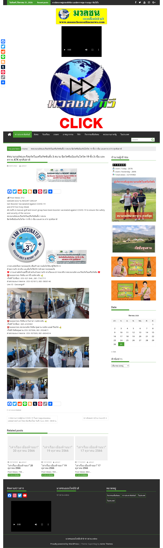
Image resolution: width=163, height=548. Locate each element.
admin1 (24, 166)
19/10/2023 (47, 462)
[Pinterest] (3, 72)
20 (140, 336)
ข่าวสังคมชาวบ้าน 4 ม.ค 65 (94, 418)
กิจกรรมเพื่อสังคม (92, 134)
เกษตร (56, 134)
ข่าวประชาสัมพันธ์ (22, 134)
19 (133, 336)
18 (127, 336)
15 (153, 332)
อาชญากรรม (68, 134)
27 (140, 340)
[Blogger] (3, 61)
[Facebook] (3, 41)
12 (133, 332)
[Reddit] (3, 51)
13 (140, 332)
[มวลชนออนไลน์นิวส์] (9, 134)
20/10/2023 (13, 462)
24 (121, 340)
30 (115, 344)
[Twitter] (3, 46)
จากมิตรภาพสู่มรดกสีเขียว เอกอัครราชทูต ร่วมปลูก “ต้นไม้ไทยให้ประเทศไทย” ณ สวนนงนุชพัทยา (89, 2)
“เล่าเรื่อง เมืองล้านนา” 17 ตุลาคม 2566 (91, 449)
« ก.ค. (113, 351)
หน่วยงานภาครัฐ (110, 134)
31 (121, 344)
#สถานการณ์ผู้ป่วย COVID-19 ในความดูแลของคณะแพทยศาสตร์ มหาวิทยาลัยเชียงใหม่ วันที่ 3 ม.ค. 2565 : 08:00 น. (32, 419)
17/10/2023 (81, 462)
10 (121, 332)
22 (153, 336)
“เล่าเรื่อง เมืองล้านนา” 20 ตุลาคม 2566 (24, 449)
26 (133, 340)
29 (153, 340)
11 (127, 332)
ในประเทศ (124, 134)
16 (115, 336)
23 (115, 340)
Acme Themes (106, 544)
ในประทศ (141, 495)
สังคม (36, 134)
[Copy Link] (3, 77)
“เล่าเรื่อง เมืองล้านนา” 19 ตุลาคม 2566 (57, 449)
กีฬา (79, 134)
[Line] (3, 56)
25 (127, 340)
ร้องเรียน (46, 134)
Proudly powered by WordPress (64, 544)
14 (147, 332)
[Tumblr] (3, 67)
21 (147, 336)
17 (121, 336)
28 (147, 340)
